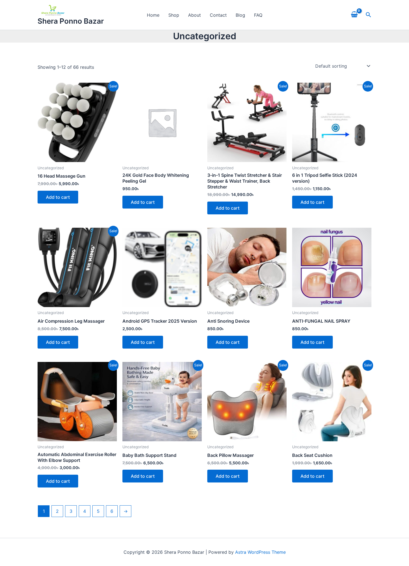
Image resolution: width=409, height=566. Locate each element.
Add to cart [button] (58, 197)
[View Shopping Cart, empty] (354, 15)
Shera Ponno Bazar (71, 21)
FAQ (258, 15)
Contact (218, 15)
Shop (173, 15)
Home (153, 15)
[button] (368, 15)
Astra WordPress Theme (260, 552)
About (194, 15)
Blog (240, 15)
